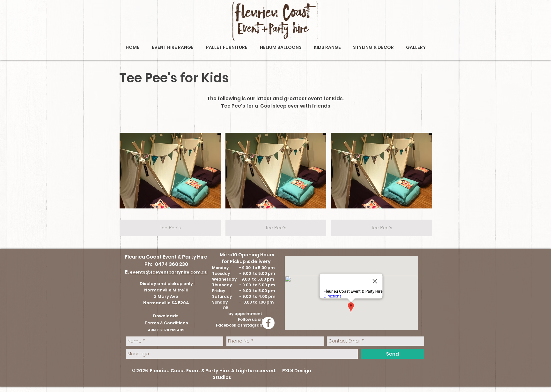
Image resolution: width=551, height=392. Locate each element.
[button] (170, 179)
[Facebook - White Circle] (268, 323)
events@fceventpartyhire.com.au (169, 272)
